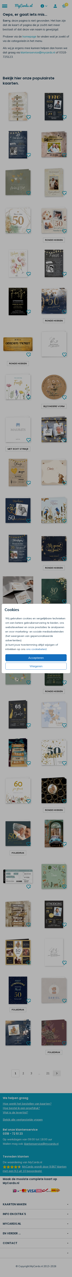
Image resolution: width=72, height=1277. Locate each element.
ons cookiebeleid (36, 649)
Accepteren (36, 658)
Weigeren (36, 666)
